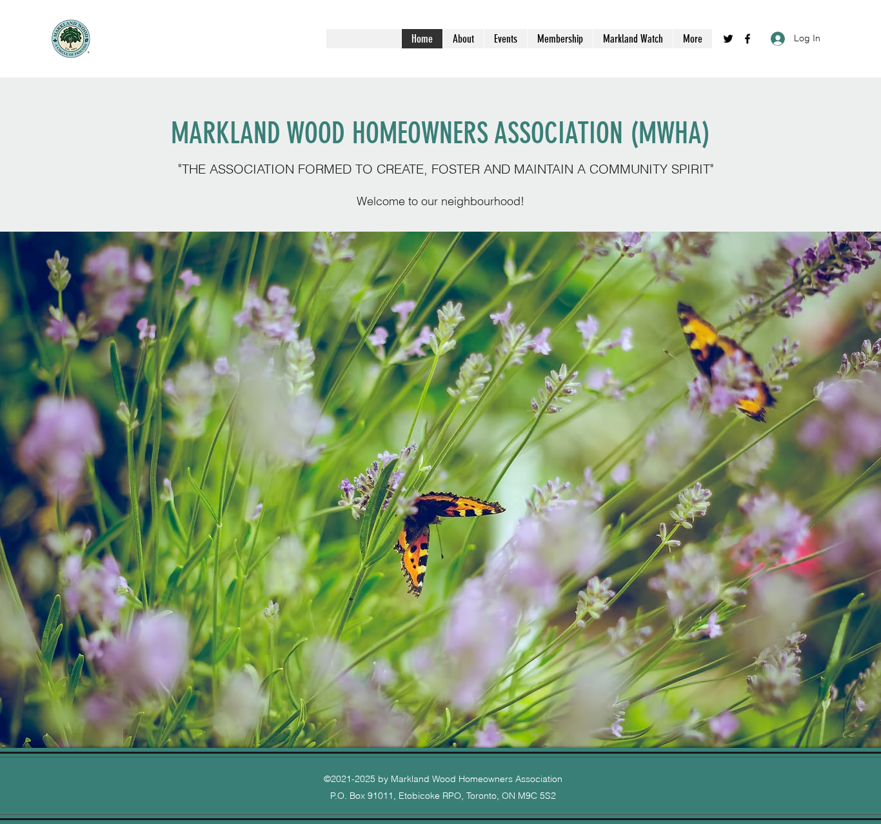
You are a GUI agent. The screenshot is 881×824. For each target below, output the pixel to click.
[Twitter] (728, 38)
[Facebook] (747, 38)
